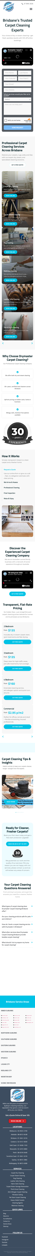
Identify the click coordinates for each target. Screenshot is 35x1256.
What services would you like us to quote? (17, 95)
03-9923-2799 (22, 1131)
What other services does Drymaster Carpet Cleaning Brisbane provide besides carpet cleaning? (15, 934)
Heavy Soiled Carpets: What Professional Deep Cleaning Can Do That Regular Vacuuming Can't (16, 780)
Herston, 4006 (4, 1022)
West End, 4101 (29, 1020)
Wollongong (13, 1163)
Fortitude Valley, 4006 (5, 1020)
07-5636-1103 (22, 1145)
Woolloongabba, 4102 (30, 1022)
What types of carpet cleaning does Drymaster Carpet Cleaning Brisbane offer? (15, 908)
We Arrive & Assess (11, 482)
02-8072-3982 (22, 1160)
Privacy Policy (24, 1252)
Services (17, 1168)
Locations (17, 1126)
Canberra (14, 1142)
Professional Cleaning (11, 487)
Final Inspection (9, 493)
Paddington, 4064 (17, 1022)
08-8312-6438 (22, 1134)
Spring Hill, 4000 (29, 1015)
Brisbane (14, 1138)
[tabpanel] (17, 791)
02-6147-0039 (22, 1142)
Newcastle (13, 1149)
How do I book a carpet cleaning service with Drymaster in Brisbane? (16, 925)
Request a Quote (10, 469)
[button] (31, 9)
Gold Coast (13, 1145)
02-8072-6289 (22, 1163)
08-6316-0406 (22, 1152)
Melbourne (13, 1131)
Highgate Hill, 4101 (5, 1024)
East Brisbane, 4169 (5, 1017)
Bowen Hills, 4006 (4, 1015)
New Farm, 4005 (16, 1017)
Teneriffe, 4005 (29, 1017)
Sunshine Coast (12, 1156)
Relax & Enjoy (9, 498)
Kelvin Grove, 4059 (17, 1015)
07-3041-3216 (22, 1138)
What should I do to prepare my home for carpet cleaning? (15, 943)
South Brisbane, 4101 (17, 1027)
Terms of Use (15, 1252)
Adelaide (14, 1134)
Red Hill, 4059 (16, 1024)
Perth (15, 1152)
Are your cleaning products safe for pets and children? (16, 917)
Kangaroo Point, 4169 (5, 1027)
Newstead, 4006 (16, 1020)
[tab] (17, 1011)
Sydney (14, 1160)
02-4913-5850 (22, 1149)
